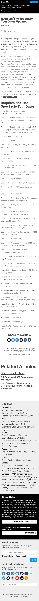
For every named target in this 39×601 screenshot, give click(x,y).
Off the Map (12, 446)
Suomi (19, 471)
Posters (19, 421)
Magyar (20, 477)
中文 (14, 474)
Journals (11, 421)
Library (9, 5)
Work (19, 438)
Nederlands (7, 479)
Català (4, 488)
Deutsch (27, 465)
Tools (16, 5)
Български (6, 474)
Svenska (20, 482)
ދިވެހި (9, 488)
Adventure (10, 410)
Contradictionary (9, 438)
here (19, 41)
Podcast (5, 449)
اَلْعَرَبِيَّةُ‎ (28, 479)
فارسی (33, 477)
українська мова (17, 485)
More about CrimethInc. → (25, 522)
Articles (5, 407)
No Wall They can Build (25, 452)
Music (11, 424)
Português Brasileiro (18, 468)
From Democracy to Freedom (14, 435)
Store (29, 5)
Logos (17, 424)
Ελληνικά (12, 471)
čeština (5, 477)
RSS (10, 407)
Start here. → (30, 533)
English (5, 465)
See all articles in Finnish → (11, 11)
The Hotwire (7, 454)
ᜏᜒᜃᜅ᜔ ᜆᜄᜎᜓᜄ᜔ (8, 490)
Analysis (19, 410)
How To (19, 413)
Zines (4, 421)
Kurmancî (24, 488)
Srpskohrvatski (19, 479)
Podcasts (22, 5)
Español (12, 465)
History (12, 413)
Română (8, 482)
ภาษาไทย (5, 485)
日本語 (26, 471)
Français (5, 468)
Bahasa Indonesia (24, 474)
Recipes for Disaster (20, 441)
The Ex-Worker (8, 452)
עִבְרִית (33, 482)
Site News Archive (10, 31)
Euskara (12, 477)
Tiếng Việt (30, 485)
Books (3, 5)
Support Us (33, 2)
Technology (7, 416)
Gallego (15, 488)
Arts (3, 410)
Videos (5, 424)
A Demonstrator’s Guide (23, 416)
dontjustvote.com (10, 97)
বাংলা (14, 482)
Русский (32, 468)
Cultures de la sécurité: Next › (19, 354)
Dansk (27, 482)
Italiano (20, 465)
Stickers (26, 421)
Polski (4, 471)
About (19, 7)
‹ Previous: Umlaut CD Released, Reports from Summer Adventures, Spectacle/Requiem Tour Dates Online (19, 350)
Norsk (31, 488)
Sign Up (33, 560)
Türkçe (27, 477)
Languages (11, 7)
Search (3, 7)
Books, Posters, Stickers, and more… (17, 460)
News (25, 413)
